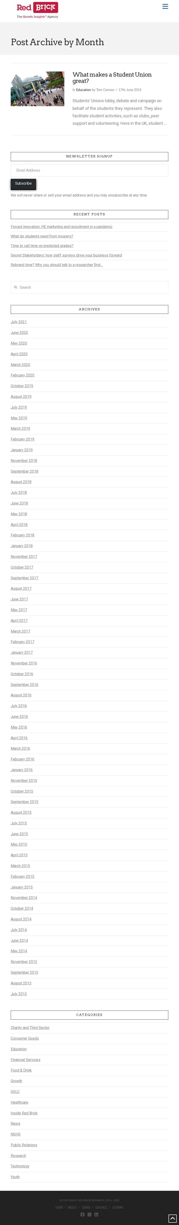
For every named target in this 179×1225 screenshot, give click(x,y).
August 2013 (21, 983)
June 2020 (19, 332)
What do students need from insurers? (42, 236)
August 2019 (21, 396)
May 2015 (19, 844)
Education (83, 90)
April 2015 (19, 855)
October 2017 (22, 567)
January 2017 (22, 652)
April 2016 (19, 738)
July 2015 (19, 823)
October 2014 (22, 908)
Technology (20, 1166)
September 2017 (24, 578)
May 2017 (19, 610)
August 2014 (21, 919)
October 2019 (22, 386)
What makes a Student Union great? (111, 78)
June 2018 (19, 503)
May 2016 (19, 727)
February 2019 (22, 439)
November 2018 (24, 460)
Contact (101, 1207)
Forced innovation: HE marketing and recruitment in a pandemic (61, 226)
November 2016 (24, 663)
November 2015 (24, 780)
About (72, 1207)
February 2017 (22, 642)
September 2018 (24, 471)
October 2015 (22, 791)
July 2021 (19, 322)
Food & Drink (21, 1070)
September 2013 (24, 972)
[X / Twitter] (89, 1215)
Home (59, 1207)
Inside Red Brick (24, 1113)
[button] (165, 6)
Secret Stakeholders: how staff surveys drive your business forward (66, 255)
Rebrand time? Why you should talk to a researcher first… (57, 265)
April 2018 (19, 525)
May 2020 (19, 343)
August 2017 (21, 588)
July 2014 (19, 930)
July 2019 (19, 407)
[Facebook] (82, 1215)
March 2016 (20, 748)
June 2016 (19, 716)
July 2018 (19, 492)
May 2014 (19, 951)
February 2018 (22, 535)
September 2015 (24, 802)
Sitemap (118, 1207)
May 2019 (19, 418)
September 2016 (24, 684)
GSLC (15, 1091)
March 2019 (20, 428)
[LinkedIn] (96, 1215)
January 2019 (22, 450)
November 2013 (24, 962)
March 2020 (20, 365)
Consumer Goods (25, 1038)
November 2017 (24, 556)
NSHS (16, 1134)
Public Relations (24, 1145)
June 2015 (19, 834)
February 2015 (22, 876)
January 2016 (22, 770)
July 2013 (19, 994)
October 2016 (22, 674)
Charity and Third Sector (30, 1027)
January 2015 (22, 887)
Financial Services (25, 1060)
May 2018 (19, 514)
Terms (86, 1207)
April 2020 (19, 354)
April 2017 (19, 620)
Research (18, 1156)
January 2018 (22, 546)
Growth (16, 1081)
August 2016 (21, 695)
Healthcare (19, 1102)
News (15, 1123)
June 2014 (19, 940)
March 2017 (20, 631)
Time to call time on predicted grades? (42, 246)
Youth (15, 1177)
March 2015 (20, 866)
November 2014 (24, 898)
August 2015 (21, 812)
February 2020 (22, 375)
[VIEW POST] (37, 88)
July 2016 (19, 706)
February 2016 (22, 759)
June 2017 (19, 599)
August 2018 (21, 482)
